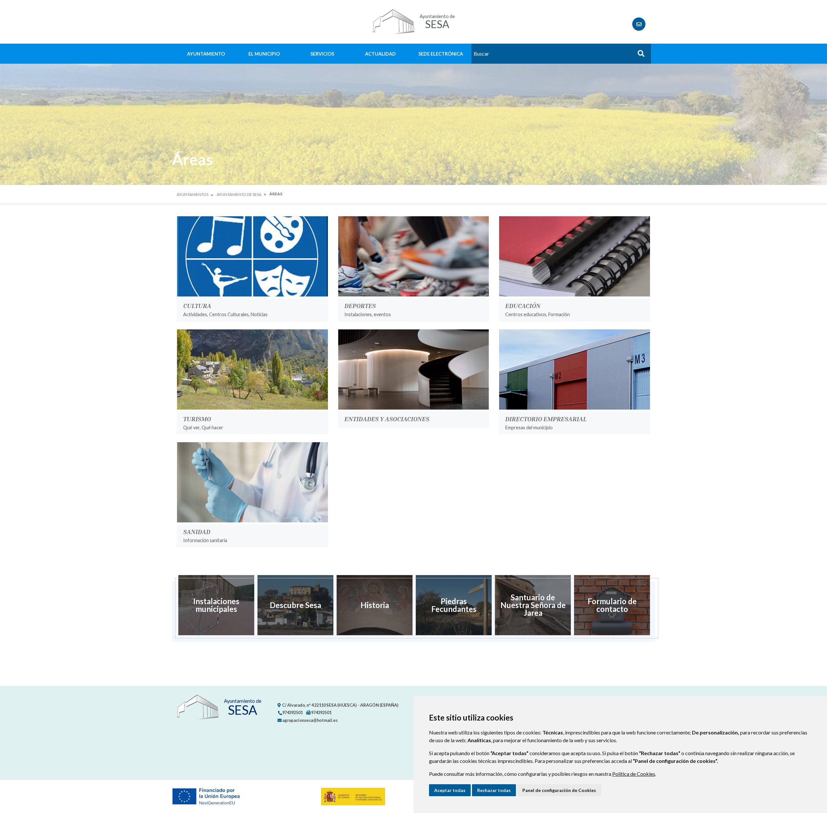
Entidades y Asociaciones (386, 419)
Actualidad (380, 54)
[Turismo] (252, 369)
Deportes (360, 305)
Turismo (197, 419)
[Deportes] (413, 256)
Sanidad (196, 531)
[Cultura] (252, 256)
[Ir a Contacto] (638, 24)
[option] (216, 605)
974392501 (292, 712)
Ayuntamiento (206, 54)
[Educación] (574, 256)
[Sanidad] (252, 482)
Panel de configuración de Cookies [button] (559, 790)
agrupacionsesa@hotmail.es (310, 720)
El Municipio (264, 54)
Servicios (322, 54)
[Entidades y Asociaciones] (413, 369)
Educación (522, 305)
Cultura (197, 305)
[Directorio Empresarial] (574, 369)
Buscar (638, 55)
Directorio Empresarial (546, 419)
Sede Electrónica (440, 54)
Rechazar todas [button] (494, 790)
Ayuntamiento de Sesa (239, 194)
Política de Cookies (633, 774)
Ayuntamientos (192, 194)
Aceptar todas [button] (450, 790)
